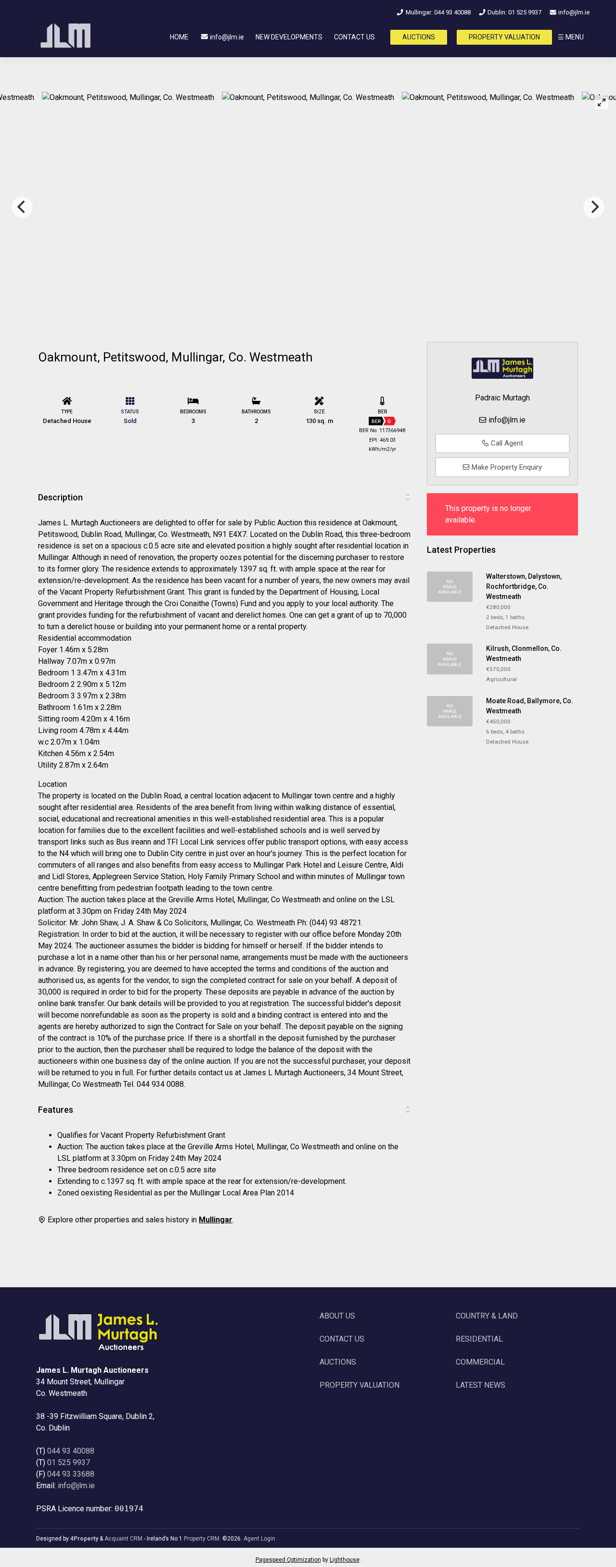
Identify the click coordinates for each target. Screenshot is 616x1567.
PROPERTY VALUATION (504, 37)
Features (55, 1110)
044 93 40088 (70, 1450)
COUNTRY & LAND (487, 1315)
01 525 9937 (68, 1462)
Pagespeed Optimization (288, 1559)
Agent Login (259, 1538)
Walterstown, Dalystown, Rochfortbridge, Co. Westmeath (524, 586)
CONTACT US (354, 37)
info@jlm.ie (573, 12)
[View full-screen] (601, 102)
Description (60, 497)
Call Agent (506, 443)
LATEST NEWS (480, 1385)
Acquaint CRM (123, 1538)
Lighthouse (344, 1559)
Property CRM (201, 1538)
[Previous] (22, 207)
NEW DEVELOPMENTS (289, 37)
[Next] (593, 207)
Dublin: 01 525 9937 (513, 12)
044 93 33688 (70, 1474)
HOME (179, 37)
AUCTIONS (418, 37)
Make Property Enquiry (506, 467)
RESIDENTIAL (479, 1338)
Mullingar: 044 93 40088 (437, 12)
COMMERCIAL (480, 1362)
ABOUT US (337, 1315)
